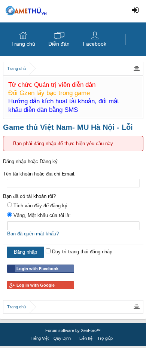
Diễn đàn (59, 44)
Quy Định (62, 338)
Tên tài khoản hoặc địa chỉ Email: (39, 174)
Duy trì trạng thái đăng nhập (81, 251)
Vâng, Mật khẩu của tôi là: (41, 215)
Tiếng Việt (40, 338)
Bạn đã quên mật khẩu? (33, 233)
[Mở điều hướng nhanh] (136, 68)
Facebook (94, 44)
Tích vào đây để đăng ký (39, 205)
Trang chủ (23, 44)
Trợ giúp (105, 338)
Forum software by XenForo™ (73, 330)
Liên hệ (85, 338)
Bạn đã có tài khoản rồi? (29, 196)
